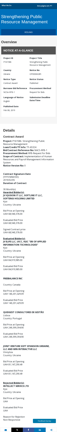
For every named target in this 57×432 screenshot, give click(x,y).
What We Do (6, 5)
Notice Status (36, 79)
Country (7, 70)
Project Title (36, 58)
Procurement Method (40, 88)
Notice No (35, 70)
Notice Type (9, 79)
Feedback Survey (44, 421)
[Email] (6, 430)
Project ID (8, 58)
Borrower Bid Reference (15, 88)
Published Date (11, 106)
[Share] (28, 430)
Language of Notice (13, 97)
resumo (28, 32)
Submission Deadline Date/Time (40, 99)
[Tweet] (17, 430)
